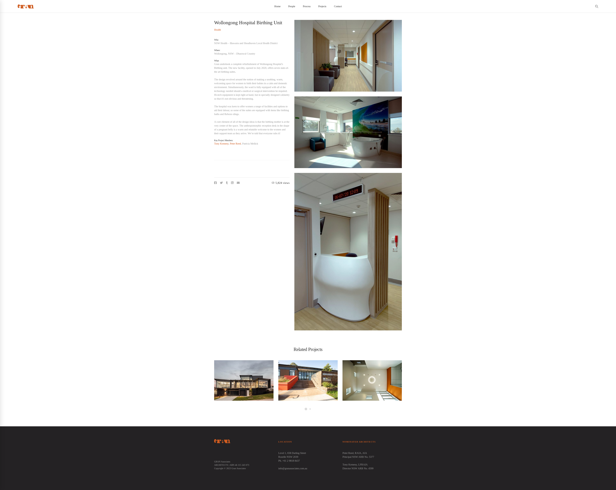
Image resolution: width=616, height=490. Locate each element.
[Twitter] (221, 183)
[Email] (238, 183)
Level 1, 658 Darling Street (292, 453)
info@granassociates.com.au (292, 468)
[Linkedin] (232, 183)
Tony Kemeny (221, 143)
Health (217, 29)
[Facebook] (215, 183)
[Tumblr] (227, 183)
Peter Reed (235, 143)
